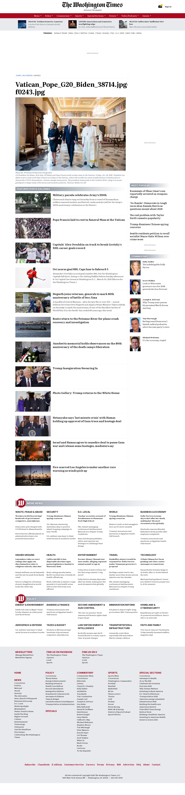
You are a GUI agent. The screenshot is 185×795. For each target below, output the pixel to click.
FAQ (138, 764)
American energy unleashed (151, 699)
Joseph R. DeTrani (151, 299)
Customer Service (74, 764)
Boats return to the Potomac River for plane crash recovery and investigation (86, 320)
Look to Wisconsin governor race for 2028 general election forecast (155, 286)
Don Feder (81, 704)
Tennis (111, 696)
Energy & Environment (29, 605)
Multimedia (28, 75)
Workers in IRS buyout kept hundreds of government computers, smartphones (28, 518)
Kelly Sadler (148, 261)
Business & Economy (153, 512)
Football (111, 683)
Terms (100, 764)
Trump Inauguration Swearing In (75, 368)
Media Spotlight (21, 706)
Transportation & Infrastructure (60, 704)
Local (49, 660)
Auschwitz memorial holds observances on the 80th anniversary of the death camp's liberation (87, 345)
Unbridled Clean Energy (150, 709)
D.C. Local (84, 512)
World (113, 512)
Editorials (81, 681)
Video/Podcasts (129, 15)
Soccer (111, 704)
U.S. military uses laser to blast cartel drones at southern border (61, 537)
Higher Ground (24, 555)
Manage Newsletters (24, 655)
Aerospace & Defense (28, 625)
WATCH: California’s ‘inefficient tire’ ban (146, 22)
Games (145, 15)
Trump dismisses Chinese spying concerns (59, 517)
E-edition (57, 764)
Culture (17, 719)
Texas (98, 33)
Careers (90, 764)
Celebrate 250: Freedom (149, 683)
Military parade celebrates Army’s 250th (80, 195)
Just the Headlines (22, 729)
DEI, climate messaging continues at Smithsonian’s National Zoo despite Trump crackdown (90, 530)
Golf (110, 699)
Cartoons (81, 748)
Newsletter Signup (23, 657)
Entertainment (87, 555)
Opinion (50, 657)
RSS (119, 764)
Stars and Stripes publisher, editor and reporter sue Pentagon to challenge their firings (90, 542)
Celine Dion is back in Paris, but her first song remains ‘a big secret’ (92, 572)
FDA (112, 33)
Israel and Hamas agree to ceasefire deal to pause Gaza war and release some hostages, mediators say (88, 444)
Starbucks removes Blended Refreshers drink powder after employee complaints (153, 531)
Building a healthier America (152, 714)
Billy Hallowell (83, 706)
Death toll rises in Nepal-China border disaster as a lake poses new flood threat (29, 612)
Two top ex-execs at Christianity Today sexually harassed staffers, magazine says (155, 632)
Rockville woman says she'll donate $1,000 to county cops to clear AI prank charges (92, 635)
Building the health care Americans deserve (150, 705)
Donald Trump (60, 33)
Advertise (128, 764)
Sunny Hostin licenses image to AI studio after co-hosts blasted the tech (154, 572)
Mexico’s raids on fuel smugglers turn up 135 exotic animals (123, 525)
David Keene (82, 712)
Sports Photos (114, 714)
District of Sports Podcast (119, 712)
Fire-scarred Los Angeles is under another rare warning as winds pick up (84, 468)
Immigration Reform (122, 605)
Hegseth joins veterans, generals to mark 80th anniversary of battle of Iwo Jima (83, 295)
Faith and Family (150, 625)
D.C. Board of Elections (149, 694)
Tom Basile (82, 694)
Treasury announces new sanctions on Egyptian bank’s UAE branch (122, 533)
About (146, 764)
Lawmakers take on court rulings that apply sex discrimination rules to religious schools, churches (28, 563)
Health (51, 555)
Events (112, 15)
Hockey (111, 701)
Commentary (63, 15)
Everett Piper (82, 732)
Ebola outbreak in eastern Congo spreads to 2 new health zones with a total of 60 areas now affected (61, 585)
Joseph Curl (82, 699)
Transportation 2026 (148, 696)
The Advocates (20, 696)
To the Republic (84, 750)
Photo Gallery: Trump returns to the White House (86, 393)
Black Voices (82, 743)
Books (79, 745)
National (18, 688)
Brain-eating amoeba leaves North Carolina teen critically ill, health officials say (61, 574)
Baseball (112, 686)
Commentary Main (85, 675)
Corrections (19, 683)
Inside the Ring (21, 714)
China (91, 33)
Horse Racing (114, 706)
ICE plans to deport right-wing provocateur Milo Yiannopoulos (123, 610)
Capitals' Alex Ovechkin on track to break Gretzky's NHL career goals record (87, 246)
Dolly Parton (81, 33)
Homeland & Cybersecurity (57, 694)
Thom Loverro (114, 694)
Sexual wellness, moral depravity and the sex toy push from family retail (29, 574)
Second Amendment (54, 688)
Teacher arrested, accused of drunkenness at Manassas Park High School (92, 518)
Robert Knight (83, 714)
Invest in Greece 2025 (148, 719)
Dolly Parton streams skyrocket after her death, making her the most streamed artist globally (152, 520)
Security (52, 512)
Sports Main (113, 675)
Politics (17, 685)
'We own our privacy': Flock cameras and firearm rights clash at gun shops (92, 615)
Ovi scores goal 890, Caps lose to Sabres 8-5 (80, 269)
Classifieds (44, 764)
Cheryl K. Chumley (85, 686)
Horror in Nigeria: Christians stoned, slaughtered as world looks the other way (28, 584)
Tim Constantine (84, 696)
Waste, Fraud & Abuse (29, 512)
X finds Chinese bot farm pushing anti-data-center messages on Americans (152, 561)
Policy (48, 15)
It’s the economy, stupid (154, 340)
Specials (51, 711)
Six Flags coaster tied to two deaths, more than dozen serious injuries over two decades (123, 574)
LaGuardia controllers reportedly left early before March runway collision (121, 635)
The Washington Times (57, 655)
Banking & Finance (58, 605)
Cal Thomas (82, 735)
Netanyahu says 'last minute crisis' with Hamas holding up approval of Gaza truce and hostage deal (87, 419)
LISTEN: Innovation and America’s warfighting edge (95, 22)
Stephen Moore (84, 725)
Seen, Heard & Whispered (25, 698)
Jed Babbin (82, 691)
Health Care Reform (54, 686)
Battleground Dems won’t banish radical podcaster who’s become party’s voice (156, 324)
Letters (80, 683)
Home (18, 75)
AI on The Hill (145, 681)
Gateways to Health (148, 678)
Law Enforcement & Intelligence (60, 701)
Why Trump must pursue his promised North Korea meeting (155, 305)
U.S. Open (120, 33)
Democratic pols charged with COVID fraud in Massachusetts (28, 527)
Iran (71, 33)
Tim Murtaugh (150, 318)
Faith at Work (145, 712)
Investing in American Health (152, 717)
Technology (148, 555)
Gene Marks (82, 717)
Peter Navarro (83, 730)
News (37, 15)
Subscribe (30, 764)
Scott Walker (149, 280)
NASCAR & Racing (116, 709)
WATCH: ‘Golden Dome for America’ (45, 21)
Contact (156, 764)
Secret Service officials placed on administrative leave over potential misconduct (29, 536)
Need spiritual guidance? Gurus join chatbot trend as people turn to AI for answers (155, 581)
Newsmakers (20, 708)
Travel (113, 555)
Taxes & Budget (56, 625)
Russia (106, 33)
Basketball (112, 688)
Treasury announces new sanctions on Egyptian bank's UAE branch (59, 612)
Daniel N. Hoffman (85, 709)
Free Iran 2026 (145, 686)
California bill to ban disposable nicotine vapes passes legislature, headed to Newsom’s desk (60, 563)
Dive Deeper (19, 732)
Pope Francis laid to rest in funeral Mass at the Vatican (89, 220)
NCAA (110, 691)
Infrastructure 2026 (147, 701)
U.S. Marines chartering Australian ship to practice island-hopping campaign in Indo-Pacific (59, 528)
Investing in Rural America (151, 691)
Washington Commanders (120, 681)
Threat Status (51, 678)
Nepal (139, 33)
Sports (78, 15)
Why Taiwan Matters (148, 688)
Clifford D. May (83, 719)
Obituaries (19, 727)
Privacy (110, 764)
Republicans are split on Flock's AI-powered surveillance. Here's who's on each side (154, 615)
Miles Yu (80, 740)
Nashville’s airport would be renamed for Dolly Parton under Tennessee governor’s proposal (122, 563)
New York (130, 33)
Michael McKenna (151, 337)
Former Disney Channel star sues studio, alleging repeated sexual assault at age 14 (92, 561)
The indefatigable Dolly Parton (154, 266)
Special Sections (95, 15)
